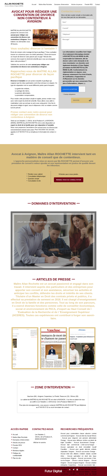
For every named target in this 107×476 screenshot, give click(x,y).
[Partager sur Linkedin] (70, 469)
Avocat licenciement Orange (84, 442)
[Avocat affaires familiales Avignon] (25, 348)
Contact (97, 4)
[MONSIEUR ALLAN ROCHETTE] (53, 348)
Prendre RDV (89, 4)
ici (84, 83)
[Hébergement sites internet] (53, 475)
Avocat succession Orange (85, 451)
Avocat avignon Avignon (76, 463)
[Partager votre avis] (77, 469)
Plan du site (17, 458)
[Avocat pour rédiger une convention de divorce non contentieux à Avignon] (45, 37)
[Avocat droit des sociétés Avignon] (82, 348)
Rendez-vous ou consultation (68, 180)
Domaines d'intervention (61, 4)
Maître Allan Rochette (45, 4)
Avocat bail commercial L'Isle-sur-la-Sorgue (77, 445)
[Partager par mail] (73, 469)
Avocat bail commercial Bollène (78, 472)
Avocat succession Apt (86, 465)
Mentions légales (18, 450)
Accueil (34, 4)
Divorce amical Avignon (80, 460)
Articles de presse (76, 4)
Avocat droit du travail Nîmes (86, 436)
